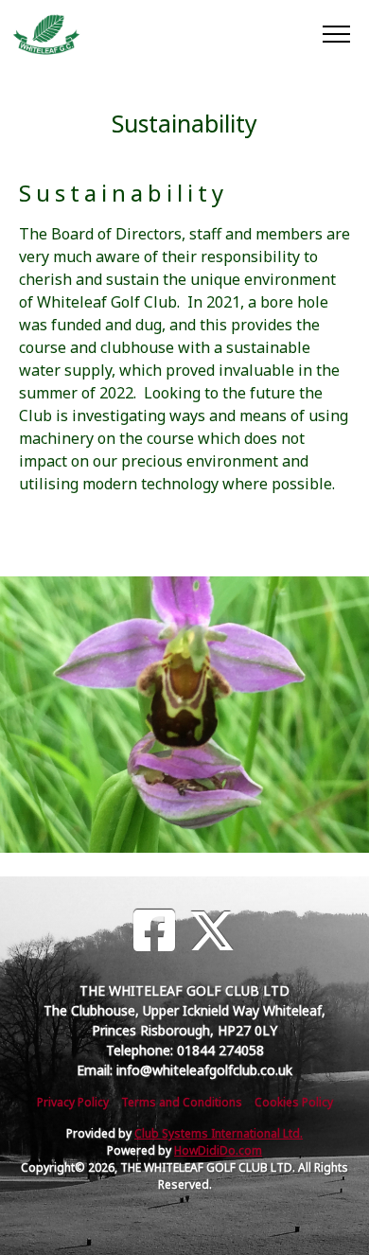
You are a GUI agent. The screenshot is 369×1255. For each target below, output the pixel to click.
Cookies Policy (294, 1102)
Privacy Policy (73, 1102)
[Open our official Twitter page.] (212, 930)
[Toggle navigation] (335, 33)
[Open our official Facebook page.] (154, 930)
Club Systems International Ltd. (218, 1133)
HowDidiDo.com (218, 1150)
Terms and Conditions (181, 1102)
